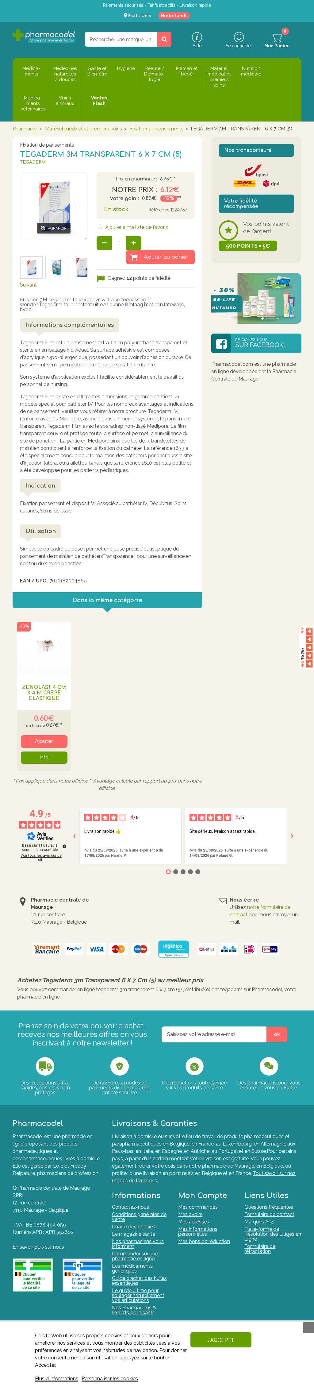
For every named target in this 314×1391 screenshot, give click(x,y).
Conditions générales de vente (139, 1216)
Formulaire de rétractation (259, 1248)
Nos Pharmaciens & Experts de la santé (134, 1310)
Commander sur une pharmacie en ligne (135, 1256)
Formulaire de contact (269, 1214)
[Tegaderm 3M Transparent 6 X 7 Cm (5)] (82, 267)
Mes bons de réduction (204, 1241)
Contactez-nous (130, 1207)
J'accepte (221, 1340)
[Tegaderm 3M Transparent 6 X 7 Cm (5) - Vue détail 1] (31, 267)
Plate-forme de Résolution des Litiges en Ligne (272, 1234)
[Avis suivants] (292, 836)
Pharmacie (24, 129)
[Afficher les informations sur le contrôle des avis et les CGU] (64, 846)
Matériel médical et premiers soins (83, 129)
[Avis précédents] (74, 836)
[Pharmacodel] (44, 36)
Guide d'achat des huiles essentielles (139, 1280)
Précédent (31, 247)
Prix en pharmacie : (136, 179)
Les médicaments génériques (132, 1268)
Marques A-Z (259, 1222)
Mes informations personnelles (197, 1231)
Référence (158, 210)
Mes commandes (198, 1207)
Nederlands (174, 15)
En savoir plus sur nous (38, 1247)
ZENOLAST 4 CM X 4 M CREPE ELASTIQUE (44, 693)
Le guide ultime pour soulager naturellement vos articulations (138, 1295)
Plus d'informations (56, 1378)
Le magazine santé (133, 1234)
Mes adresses (193, 1222)
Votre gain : (124, 198)
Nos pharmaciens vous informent (138, 1243)
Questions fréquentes (268, 1207)
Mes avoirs (190, 1214)
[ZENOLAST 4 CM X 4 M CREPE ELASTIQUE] (44, 649)
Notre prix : (134, 190)
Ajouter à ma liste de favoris (136, 227)
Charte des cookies (133, 1227)
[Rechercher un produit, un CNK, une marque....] (164, 39)
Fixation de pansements (156, 129)
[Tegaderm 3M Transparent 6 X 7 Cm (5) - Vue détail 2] (57, 267)
